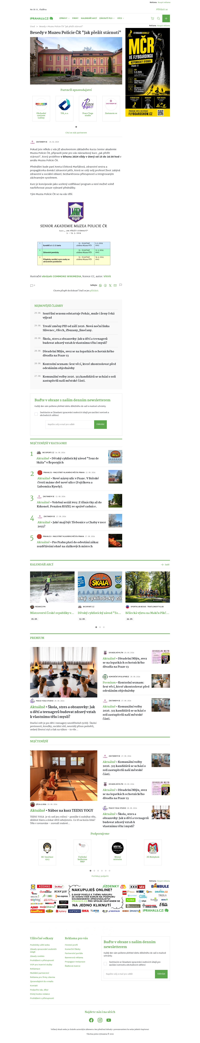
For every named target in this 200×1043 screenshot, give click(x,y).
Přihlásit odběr (69, 541)
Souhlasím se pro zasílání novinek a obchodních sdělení (70, 531)
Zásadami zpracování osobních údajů (76, 529)
